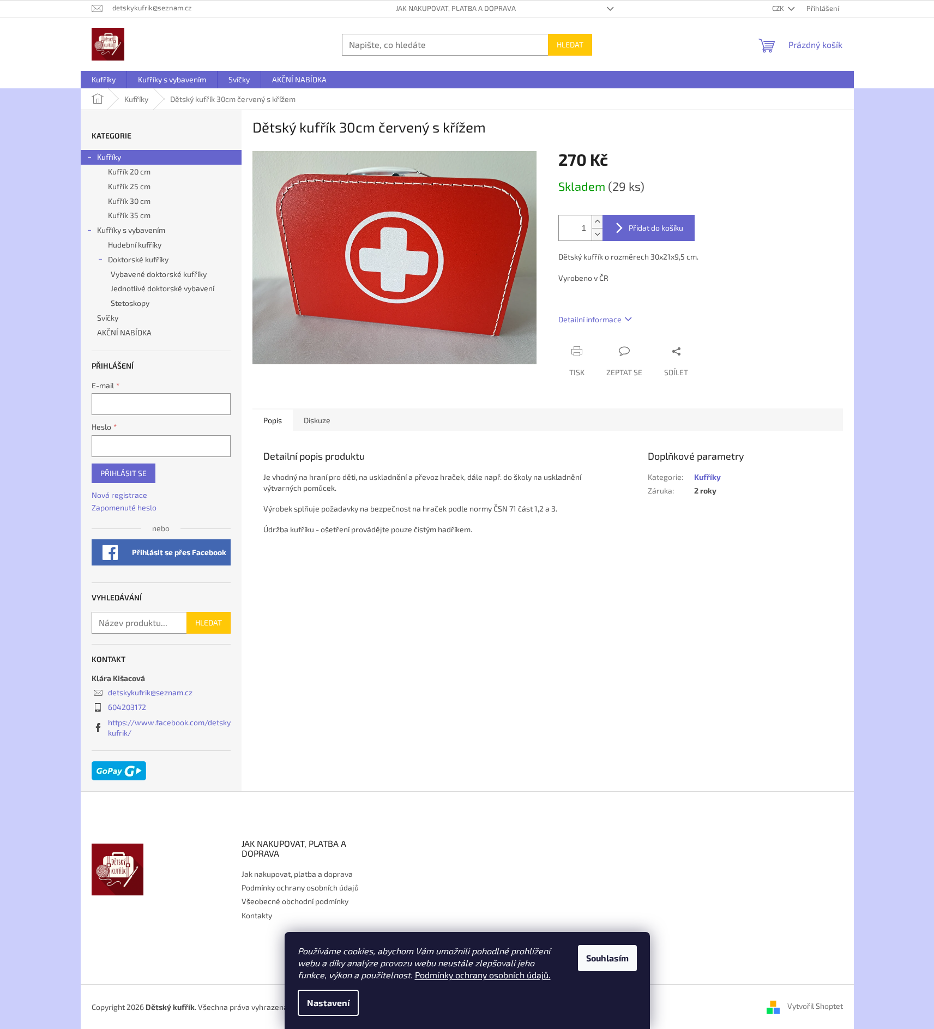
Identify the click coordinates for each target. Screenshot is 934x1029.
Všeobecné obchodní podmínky (295, 901)
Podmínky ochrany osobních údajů (300, 887)
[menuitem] (103, 79)
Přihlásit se (123, 473)
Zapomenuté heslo (124, 507)
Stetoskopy (130, 303)
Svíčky (107, 317)
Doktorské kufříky (138, 259)
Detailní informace (590, 319)
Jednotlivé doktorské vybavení (162, 288)
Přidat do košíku (656, 227)
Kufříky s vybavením (131, 229)
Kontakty (257, 915)
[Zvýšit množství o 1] (597, 221)
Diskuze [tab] (317, 420)
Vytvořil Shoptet (815, 1005)
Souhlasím (607, 958)
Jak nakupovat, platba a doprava (456, 8)
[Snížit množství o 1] (597, 234)
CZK (779, 8)
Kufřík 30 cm (129, 201)
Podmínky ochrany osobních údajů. (483, 975)
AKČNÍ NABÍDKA (124, 332)
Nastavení (328, 1002)
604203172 (127, 707)
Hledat (570, 44)
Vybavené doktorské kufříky (159, 274)
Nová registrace (119, 495)
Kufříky (109, 156)
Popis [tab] (272, 420)
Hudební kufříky (134, 244)
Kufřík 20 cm (129, 171)
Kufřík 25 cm (129, 186)
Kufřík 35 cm (129, 215)
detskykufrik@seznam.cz (150, 692)
